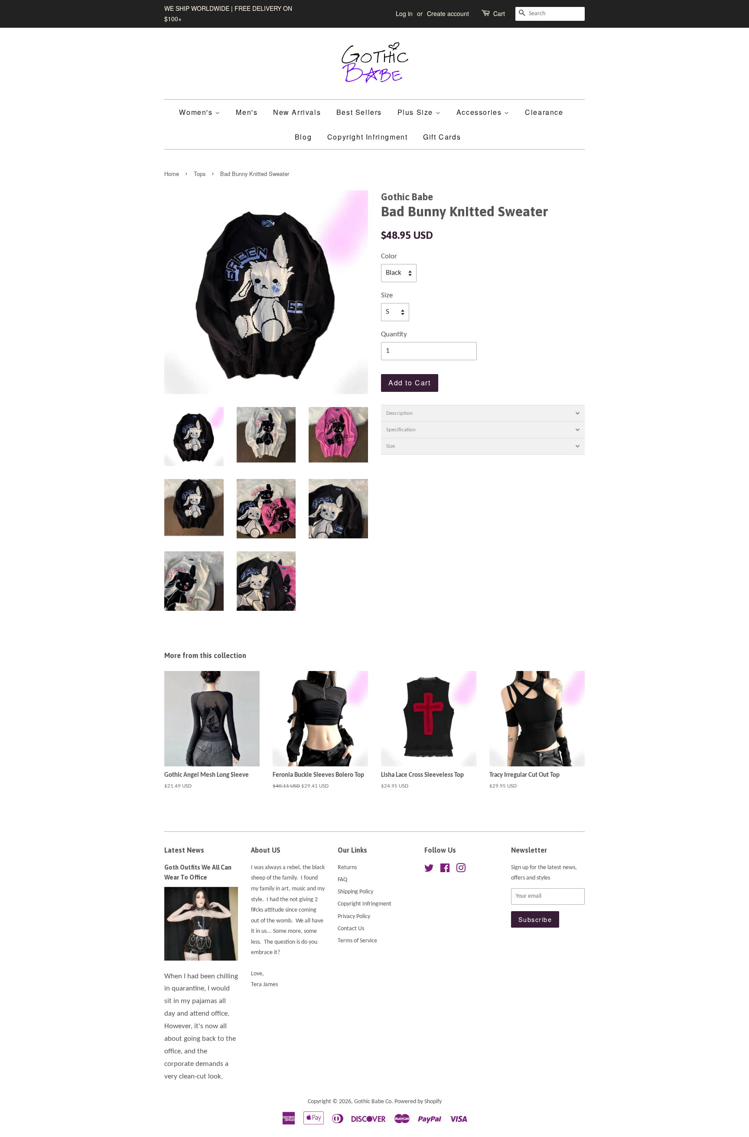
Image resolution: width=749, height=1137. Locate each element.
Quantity (394, 334)
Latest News (184, 850)
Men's (246, 112)
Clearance (544, 112)
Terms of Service (357, 941)
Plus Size (416, 112)
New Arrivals (297, 112)
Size (387, 295)
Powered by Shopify (418, 1101)
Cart (499, 13)
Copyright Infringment (367, 137)
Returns (347, 867)
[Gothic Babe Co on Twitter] (429, 870)
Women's (197, 112)
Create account (448, 13)
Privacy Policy (354, 916)
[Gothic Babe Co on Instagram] (461, 870)
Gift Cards (442, 137)
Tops (199, 173)
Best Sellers (359, 112)
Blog (303, 137)
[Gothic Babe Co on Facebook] (445, 870)
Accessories (480, 112)
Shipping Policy (355, 892)
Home (171, 173)
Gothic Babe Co (372, 1101)
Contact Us (351, 928)
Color (389, 256)
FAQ (342, 879)
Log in (404, 13)
